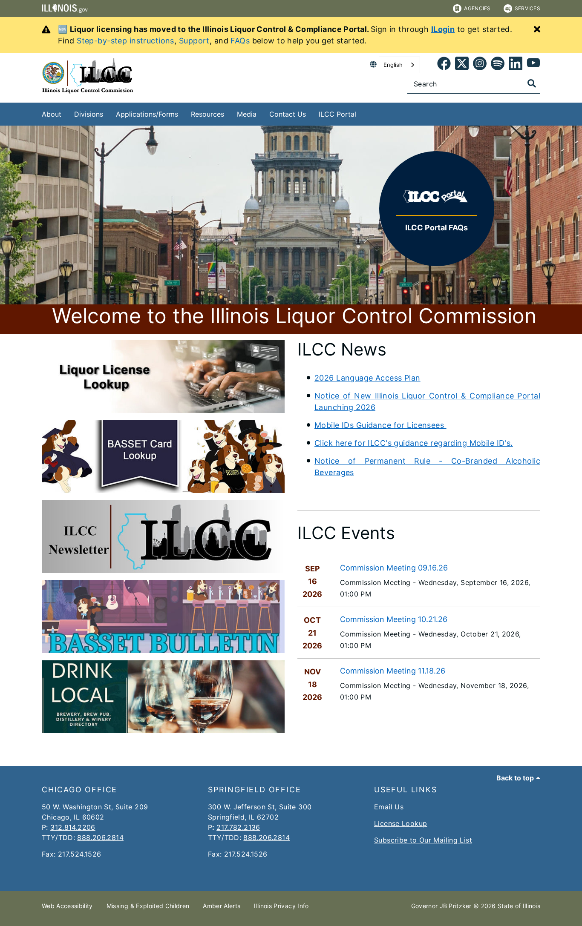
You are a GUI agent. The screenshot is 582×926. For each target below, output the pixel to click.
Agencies (477, 8)
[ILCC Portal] (362, 113)
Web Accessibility (67, 905)
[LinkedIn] (515, 65)
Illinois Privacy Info (281, 905)
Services (527, 8)
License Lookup (400, 823)
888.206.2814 (100, 837)
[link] (444, 65)
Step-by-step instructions (125, 40)
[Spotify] (497, 65)
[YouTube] (533, 65)
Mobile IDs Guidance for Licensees (380, 425)
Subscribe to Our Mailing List (423, 840)
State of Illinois (519, 905)
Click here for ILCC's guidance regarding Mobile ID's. (413, 443)
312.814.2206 (72, 827)
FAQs (240, 40)
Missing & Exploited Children (148, 905)
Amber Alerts (221, 905)
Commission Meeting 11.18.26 (392, 670)
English (393, 64)
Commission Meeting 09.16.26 (394, 567)
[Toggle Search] (531, 83)
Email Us (388, 807)
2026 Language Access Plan (367, 377)
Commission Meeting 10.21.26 (393, 619)
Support (194, 40)
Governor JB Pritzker (441, 905)
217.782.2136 (238, 827)
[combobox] (399, 65)
